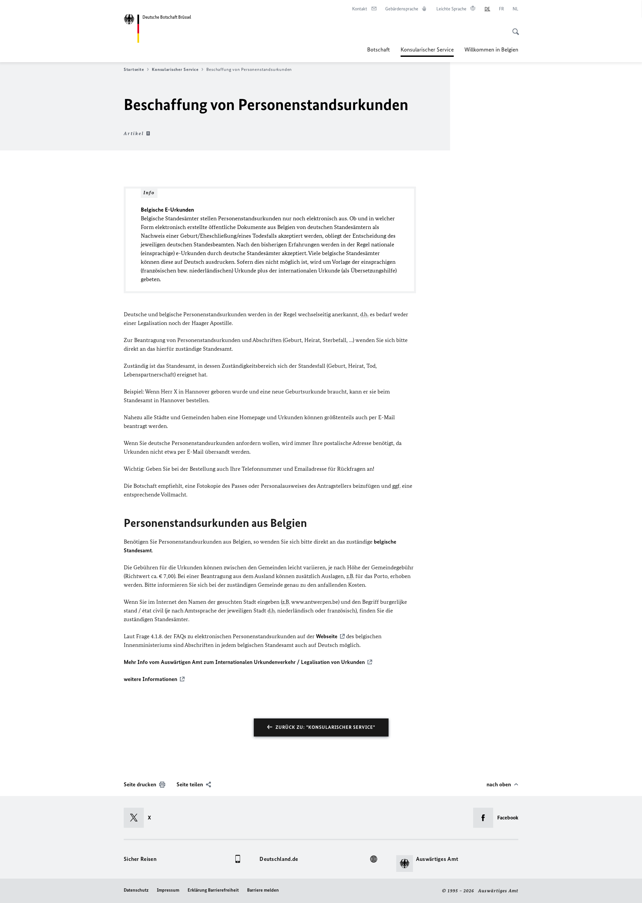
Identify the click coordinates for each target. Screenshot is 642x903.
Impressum (168, 890)
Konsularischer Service (427, 51)
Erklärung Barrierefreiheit (213, 890)
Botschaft (378, 49)
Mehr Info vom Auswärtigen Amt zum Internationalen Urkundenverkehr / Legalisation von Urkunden (244, 662)
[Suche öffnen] (513, 28)
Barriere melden (263, 890)
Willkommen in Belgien (491, 49)
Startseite (134, 69)
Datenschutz (136, 890)
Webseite (326, 636)
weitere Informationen (150, 679)
